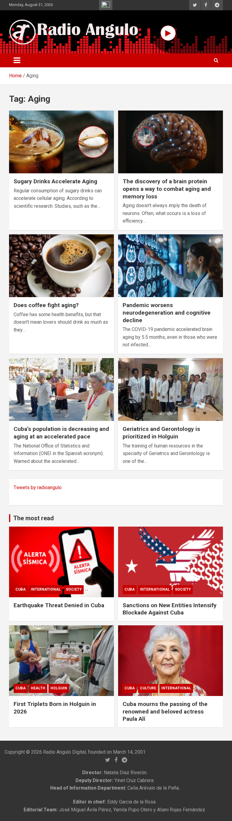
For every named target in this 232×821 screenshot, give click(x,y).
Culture (148, 688)
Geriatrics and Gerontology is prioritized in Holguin (161, 432)
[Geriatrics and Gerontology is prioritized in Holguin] (170, 389)
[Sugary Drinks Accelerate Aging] (61, 141)
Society (74, 589)
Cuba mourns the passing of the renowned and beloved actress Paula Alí (165, 711)
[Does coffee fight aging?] (61, 265)
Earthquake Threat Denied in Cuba (59, 605)
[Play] (168, 33)
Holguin (58, 688)
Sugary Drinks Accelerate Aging (55, 181)
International (46, 589)
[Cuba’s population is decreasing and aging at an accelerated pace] (61, 389)
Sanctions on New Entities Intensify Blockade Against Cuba (170, 609)
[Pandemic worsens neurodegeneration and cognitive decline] (170, 265)
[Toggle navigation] (17, 60)
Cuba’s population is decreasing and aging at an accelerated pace (61, 432)
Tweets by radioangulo (38, 487)
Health (38, 688)
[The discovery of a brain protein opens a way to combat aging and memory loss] (170, 141)
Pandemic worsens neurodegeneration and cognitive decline (167, 312)
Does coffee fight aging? (46, 305)
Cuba (20, 589)
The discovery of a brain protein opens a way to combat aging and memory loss (167, 189)
